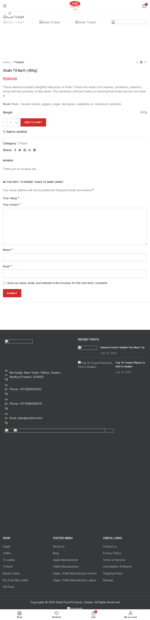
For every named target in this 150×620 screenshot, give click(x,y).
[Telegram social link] (34, 150)
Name (8, 250)
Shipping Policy (113, 573)
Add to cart (33, 122)
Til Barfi (19, 62)
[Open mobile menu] (5, 6)
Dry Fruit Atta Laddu (15, 580)
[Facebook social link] (15, 150)
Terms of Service (114, 560)
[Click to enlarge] (10, 13)
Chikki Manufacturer (66, 566)
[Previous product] (137, 62)
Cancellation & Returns (117, 566)
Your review (12, 204)
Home (7, 62)
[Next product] (145, 62)
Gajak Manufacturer (65, 560)
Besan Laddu (11, 573)
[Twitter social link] (19, 150)
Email (7, 266)
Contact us (110, 546)
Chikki (7, 553)
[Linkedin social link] (29, 150)
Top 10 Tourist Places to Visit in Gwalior (130, 364)
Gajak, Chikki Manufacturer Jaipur (74, 580)
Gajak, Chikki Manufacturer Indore (75, 573)
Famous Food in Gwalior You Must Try (122, 347)
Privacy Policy (112, 553)
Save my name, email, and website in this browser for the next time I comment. (57, 283)
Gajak (6, 546)
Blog (56, 553)
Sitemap (108, 580)
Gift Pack (8, 586)
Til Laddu (9, 560)
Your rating (11, 198)
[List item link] (37, 389)
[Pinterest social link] (24, 150)
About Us (59, 546)
